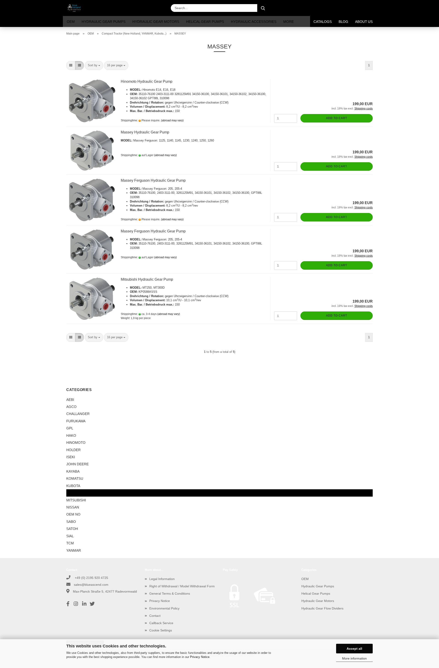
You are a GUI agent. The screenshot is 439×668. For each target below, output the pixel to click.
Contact (155, 615)
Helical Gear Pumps (205, 22)
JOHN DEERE (77, 464)
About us (364, 22)
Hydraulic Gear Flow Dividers (322, 608)
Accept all (354, 648)
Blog (343, 22)
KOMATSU (74, 478)
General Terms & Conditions (169, 593)
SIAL (70, 536)
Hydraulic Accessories (253, 22)
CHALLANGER (78, 414)
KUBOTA (73, 486)
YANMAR (73, 550)
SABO (71, 522)
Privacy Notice (199, 657)
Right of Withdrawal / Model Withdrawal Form (182, 586)
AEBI (70, 400)
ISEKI (70, 457)
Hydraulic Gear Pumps (104, 22)
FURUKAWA (76, 421)
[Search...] (263, 8)
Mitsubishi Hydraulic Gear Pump (147, 279)
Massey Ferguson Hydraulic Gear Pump (153, 180)
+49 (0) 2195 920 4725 (91, 578)
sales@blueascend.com (91, 584)
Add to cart (336, 118)
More (288, 22)
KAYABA (73, 471)
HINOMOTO (76, 442)
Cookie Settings (160, 630)
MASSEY (73, 493)
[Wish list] (359, 8)
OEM (71, 22)
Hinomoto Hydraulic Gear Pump (146, 81)
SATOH (72, 529)
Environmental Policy (164, 608)
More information (354, 658)
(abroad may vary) (172, 120)
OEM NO (73, 514)
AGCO (71, 407)
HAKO (71, 435)
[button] (336, 8)
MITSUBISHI (76, 500)
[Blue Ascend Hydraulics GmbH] (76, 8)
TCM (70, 543)
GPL (69, 428)
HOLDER (73, 450)
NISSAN (72, 507)
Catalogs (322, 22)
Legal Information (162, 579)
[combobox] (94, 65)
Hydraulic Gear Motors (155, 22)
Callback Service (161, 623)
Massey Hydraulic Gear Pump (145, 132)
